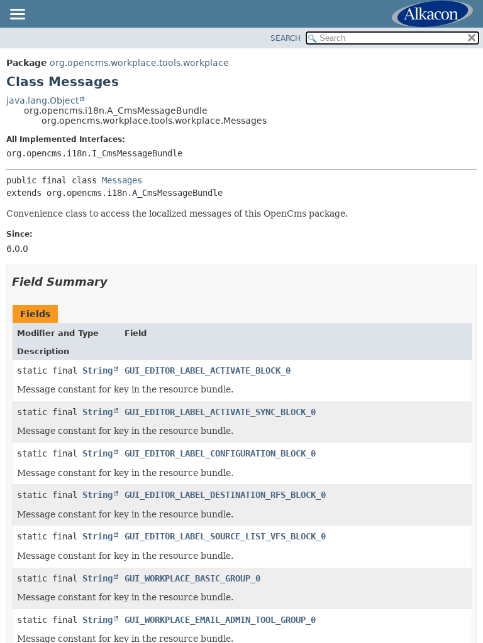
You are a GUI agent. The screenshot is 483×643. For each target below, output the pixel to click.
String (97, 370)
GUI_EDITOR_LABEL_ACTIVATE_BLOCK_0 (208, 370)
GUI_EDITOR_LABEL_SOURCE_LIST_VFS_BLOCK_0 (225, 536)
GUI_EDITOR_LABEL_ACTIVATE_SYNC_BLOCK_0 (220, 412)
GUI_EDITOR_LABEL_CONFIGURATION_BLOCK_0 (220, 453)
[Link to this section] (116, 281)
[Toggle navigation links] (17, 15)
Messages (122, 180)
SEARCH (285, 38)
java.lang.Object (42, 100)
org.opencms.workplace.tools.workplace (139, 63)
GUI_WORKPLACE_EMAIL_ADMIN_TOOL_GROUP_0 (220, 620)
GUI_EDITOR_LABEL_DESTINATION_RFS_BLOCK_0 (225, 495)
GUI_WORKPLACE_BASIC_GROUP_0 (192, 578)
